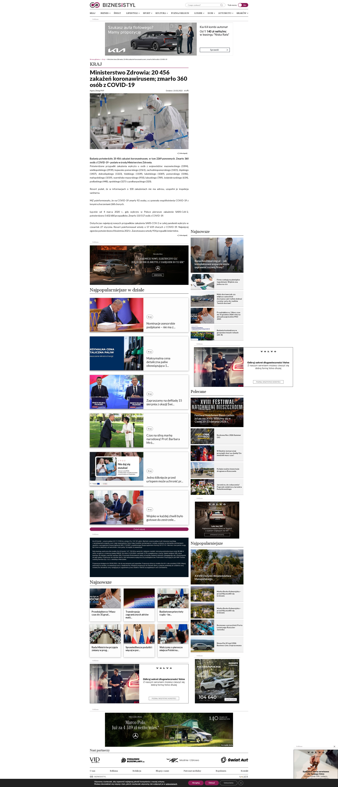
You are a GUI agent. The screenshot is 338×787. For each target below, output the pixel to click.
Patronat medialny (192, 771)
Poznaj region (180, 13)
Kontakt (244, 771)
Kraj (92, 13)
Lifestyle (132, 13)
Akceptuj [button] (196, 783)
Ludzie (198, 13)
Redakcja (137, 771)
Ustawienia (228, 783)
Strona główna (95, 59)
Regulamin (221, 771)
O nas (92, 771)
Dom (210, 13)
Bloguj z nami (162, 771)
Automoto (224, 13)
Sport (146, 13)
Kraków (241, 13)
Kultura (161, 13)
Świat (117, 13)
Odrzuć (212, 783)
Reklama (114, 771)
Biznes (105, 13)
